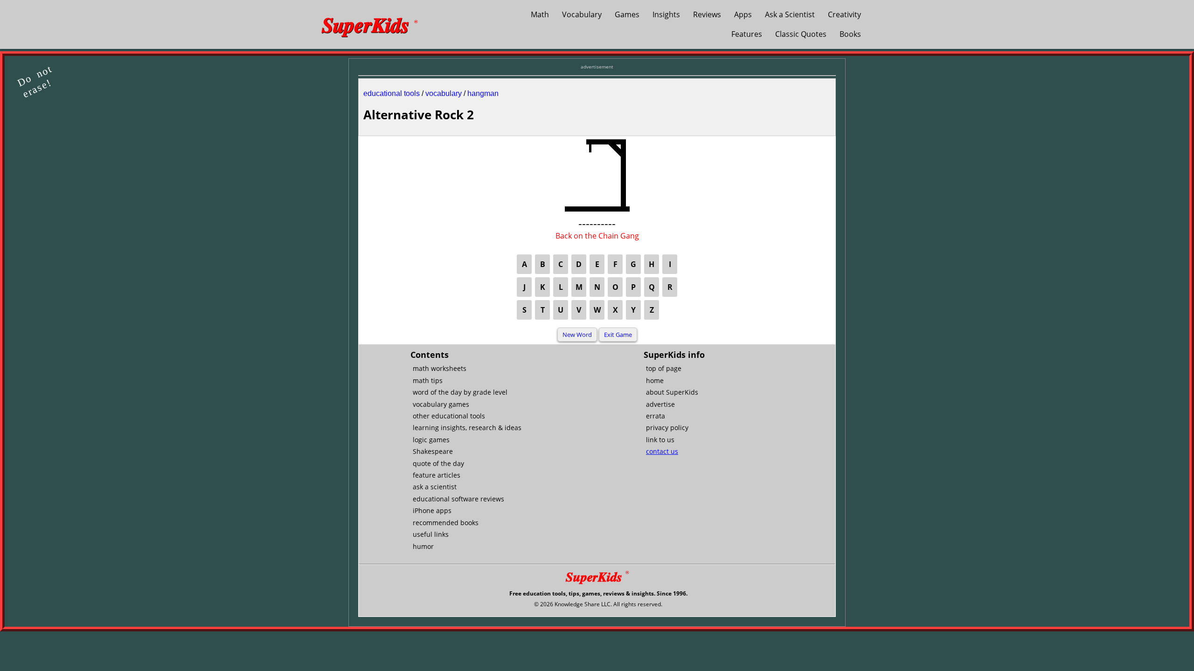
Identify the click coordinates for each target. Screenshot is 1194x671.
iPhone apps (432, 510)
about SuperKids (672, 392)
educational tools (391, 93)
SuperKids (369, 24)
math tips (428, 380)
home (655, 380)
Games (627, 14)
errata (655, 415)
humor (423, 546)
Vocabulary (582, 14)
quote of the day (438, 463)
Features (746, 34)
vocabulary (443, 93)
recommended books (446, 522)
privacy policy (667, 427)
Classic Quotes (800, 34)
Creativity (844, 14)
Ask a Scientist (790, 14)
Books (850, 34)
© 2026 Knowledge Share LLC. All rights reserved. (598, 604)
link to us (660, 439)
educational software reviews (458, 498)
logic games (431, 439)
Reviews (707, 14)
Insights (666, 14)
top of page (663, 368)
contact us (662, 451)
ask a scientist (435, 486)
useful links (431, 534)
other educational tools (449, 415)
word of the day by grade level (460, 392)
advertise (660, 404)
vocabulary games (441, 404)
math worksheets (439, 368)
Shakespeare (433, 451)
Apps (743, 14)
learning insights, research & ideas (467, 427)
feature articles (436, 475)
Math (540, 14)
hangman (483, 93)
